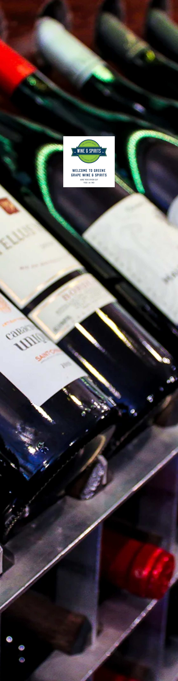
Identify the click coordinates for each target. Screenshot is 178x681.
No (93, 182)
